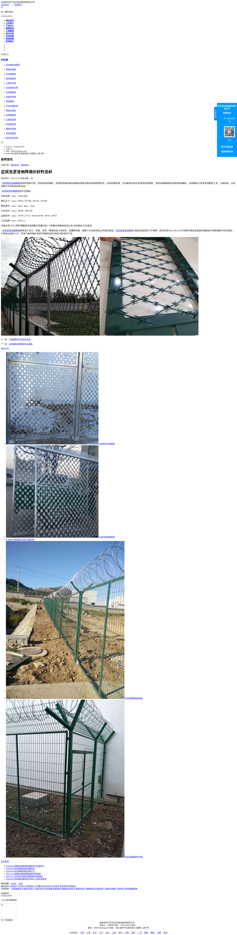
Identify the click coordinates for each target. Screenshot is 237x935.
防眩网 (120, 889)
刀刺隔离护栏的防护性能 (20, 339)
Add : (8, 153)
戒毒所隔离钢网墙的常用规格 (23, 874)
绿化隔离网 (49, 889)
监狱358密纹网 (27, 540)
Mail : (8, 151)
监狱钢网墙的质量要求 (20, 869)
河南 (127, 933)
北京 (95, 933)
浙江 (108, 933)
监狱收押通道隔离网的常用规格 (24, 876)
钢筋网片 (100, 889)
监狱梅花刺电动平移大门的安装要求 (26, 879)
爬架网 (58, 889)
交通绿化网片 (28, 889)
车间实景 (10, 36)
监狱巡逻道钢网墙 (11, 183)
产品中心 (10, 26)
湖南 (146, 933)
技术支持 (10, 33)
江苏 (88, 933)
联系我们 (18, 5)
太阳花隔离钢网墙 (107, 537)
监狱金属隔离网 (130, 889)
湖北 (133, 933)
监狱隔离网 (16, 889)
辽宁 (101, 933)
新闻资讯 (10, 28)
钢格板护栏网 (67, 889)
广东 (140, 933)
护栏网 (4, 59)
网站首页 (10, 20)
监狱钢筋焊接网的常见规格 (21, 344)
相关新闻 (5, 861)
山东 (114, 933)
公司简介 (10, 23)
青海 (165, 933)
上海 (82, 933)
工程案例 (10, 31)
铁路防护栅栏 (111, 889)
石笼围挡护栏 (79, 889)
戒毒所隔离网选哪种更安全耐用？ (25, 866)
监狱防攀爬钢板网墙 (133, 698)
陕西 (153, 933)
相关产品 (5, 348)
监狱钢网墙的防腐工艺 (20, 871)
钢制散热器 (91, 889)
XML (20, 883)
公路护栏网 (39, 889)
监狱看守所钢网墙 (107, 444)
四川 (120, 933)
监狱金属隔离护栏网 (133, 857)
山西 (159, 933)
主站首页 (5, 5)
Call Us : (9, 147)
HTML (13, 883)
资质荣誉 (10, 39)
